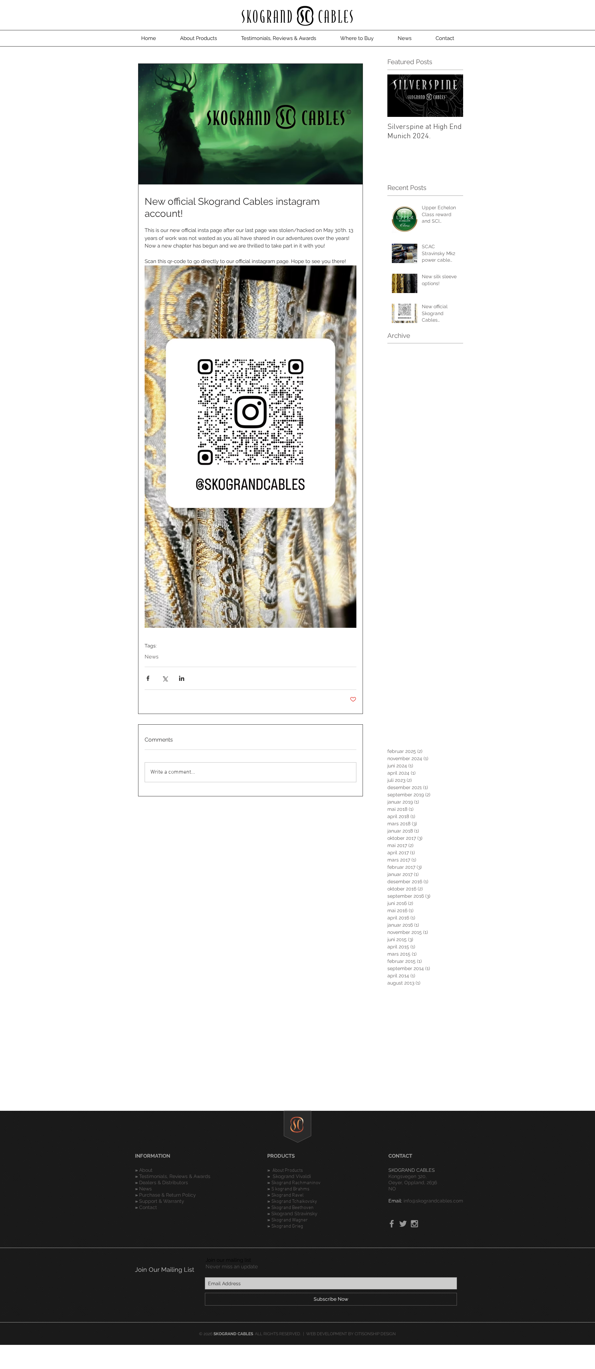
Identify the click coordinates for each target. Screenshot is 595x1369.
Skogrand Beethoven (292, 1208)
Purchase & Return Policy (167, 1195)
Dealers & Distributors (163, 1182)
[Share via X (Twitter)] (164, 678)
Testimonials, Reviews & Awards (174, 1176)
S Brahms (290, 1189)
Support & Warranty (161, 1201)
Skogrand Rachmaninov (296, 1183)
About (146, 1170)
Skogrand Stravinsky (294, 1213)
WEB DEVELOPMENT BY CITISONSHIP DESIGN (351, 1333)
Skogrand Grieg (287, 1226)
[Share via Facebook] (148, 678)
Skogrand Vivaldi (292, 1176)
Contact (148, 1207)
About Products (287, 1171)
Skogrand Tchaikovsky (294, 1202)
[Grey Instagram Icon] (414, 1224)
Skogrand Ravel (287, 1195)
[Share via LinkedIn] (181, 678)
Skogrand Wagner (289, 1220)
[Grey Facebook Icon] (392, 1224)
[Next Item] (452, 95)
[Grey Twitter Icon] (403, 1224)
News (151, 657)
